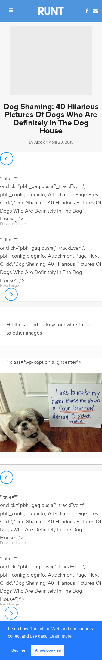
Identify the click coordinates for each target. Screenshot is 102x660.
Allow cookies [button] (48, 650)
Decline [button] (18, 650)
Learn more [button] (61, 636)
